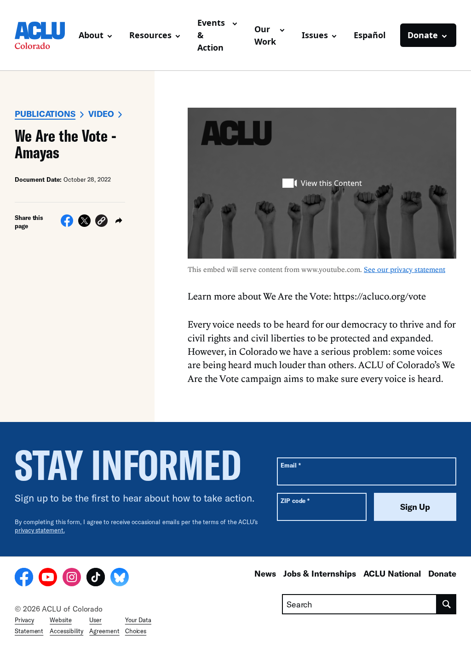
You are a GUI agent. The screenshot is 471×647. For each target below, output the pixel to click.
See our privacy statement (404, 269)
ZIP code (295, 500)
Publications (45, 114)
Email (290, 465)
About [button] (91, 34)
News (265, 573)
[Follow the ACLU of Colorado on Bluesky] (119, 578)
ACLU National (392, 573)
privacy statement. (40, 530)
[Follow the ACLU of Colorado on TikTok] (95, 578)
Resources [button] (150, 34)
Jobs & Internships (319, 573)
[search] (446, 604)
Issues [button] (315, 34)
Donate (442, 573)
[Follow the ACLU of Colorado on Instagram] (72, 578)
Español (369, 34)
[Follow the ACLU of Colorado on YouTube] (48, 578)
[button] (101, 222)
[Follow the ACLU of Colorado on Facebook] (24, 578)
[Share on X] (84, 224)
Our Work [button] (265, 35)
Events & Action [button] (211, 35)
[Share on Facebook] (67, 224)
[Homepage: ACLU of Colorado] (43, 35)
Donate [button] (423, 34)
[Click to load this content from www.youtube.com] (322, 183)
